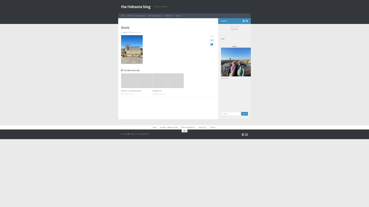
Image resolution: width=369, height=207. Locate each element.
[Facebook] (244, 21)
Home (123, 16)
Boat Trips (168, 16)
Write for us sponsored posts (131, 91)
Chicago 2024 (157, 91)
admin (125, 32)
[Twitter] (247, 21)
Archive (178, 16)
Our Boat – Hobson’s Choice (136, 16)
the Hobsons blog (135, 6)
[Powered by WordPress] (128, 134)
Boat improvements (154, 16)
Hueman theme (144, 134)
